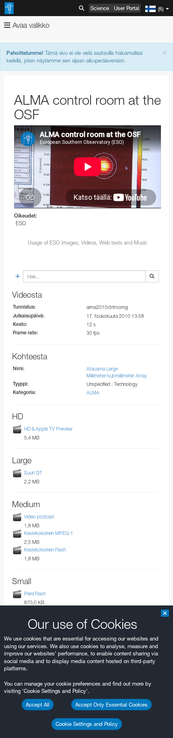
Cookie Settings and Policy (87, 724)
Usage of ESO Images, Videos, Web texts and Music (87, 242)
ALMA (92, 393)
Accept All (37, 704)
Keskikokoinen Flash (45, 550)
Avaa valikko (29, 25)
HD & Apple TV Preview (48, 429)
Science (100, 8)
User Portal (126, 8)
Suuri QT (33, 473)
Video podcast (39, 517)
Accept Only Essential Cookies (111, 704)
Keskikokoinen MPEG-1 (48, 533)
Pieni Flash (34, 594)
